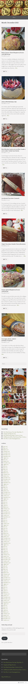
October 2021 (6, 515)
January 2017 (6, 595)
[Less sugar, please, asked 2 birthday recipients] (6, 357)
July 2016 (5, 605)
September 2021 (6, 517)
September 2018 (6, 563)
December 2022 (6, 492)
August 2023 (5, 484)
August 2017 (5, 584)
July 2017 (5, 585)
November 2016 (6, 599)
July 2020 (5, 526)
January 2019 (6, 556)
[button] (7, 372)
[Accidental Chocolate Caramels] (6, 213)
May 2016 (5, 608)
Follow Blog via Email (7, 624)
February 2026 (6, 451)
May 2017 (5, 589)
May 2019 (5, 549)
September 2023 (6, 482)
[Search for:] (14, 363)
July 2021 (5, 518)
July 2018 (5, 566)
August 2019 (5, 544)
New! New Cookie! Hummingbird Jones (12, 438)
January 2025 (6, 461)
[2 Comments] (4, 71)
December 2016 (6, 597)
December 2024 (6, 463)
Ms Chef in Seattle (14, 4)
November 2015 (6, 618)
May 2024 (5, 469)
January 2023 (6, 490)
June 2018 (5, 567)
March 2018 (5, 572)
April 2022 (5, 505)
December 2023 (6, 477)
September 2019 (6, 543)
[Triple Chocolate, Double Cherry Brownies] (6, 259)
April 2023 (5, 489)
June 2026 (5, 446)
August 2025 (5, 458)
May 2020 (5, 530)
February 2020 (6, 535)
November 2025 (6, 454)
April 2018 (5, 571)
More (16, 68)
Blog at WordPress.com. (6, 677)
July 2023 (5, 486)
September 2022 (6, 497)
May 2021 (5, 522)
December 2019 (6, 538)
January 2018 (6, 576)
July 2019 (5, 546)
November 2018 (6, 559)
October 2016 (6, 600)
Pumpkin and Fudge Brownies (10, 433)
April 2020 (5, 531)
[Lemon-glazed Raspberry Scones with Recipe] (6, 308)
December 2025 (6, 453)
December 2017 (6, 577)
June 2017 (5, 587)
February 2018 (6, 574)
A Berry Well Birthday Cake (9, 102)
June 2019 (5, 548)
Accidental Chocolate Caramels (10, 198)
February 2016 (6, 613)
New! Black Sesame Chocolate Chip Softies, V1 (13, 432)
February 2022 (6, 508)
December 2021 (6, 512)
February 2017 (6, 594)
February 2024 (6, 474)
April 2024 (5, 471)
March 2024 (5, 472)
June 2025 (5, 459)
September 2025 (6, 456)
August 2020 (5, 525)
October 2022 (6, 495)
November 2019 (6, 540)
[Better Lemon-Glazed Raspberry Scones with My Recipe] (6, 71)
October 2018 (6, 561)
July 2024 (5, 466)
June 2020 (5, 528)
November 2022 (6, 494)
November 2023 (6, 479)
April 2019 (5, 551)
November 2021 (6, 513)
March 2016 (5, 612)
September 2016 (6, 602)
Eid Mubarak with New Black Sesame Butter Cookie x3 (15, 437)
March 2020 (5, 533)
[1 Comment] (4, 259)
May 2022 (5, 504)
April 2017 (5, 590)
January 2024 (6, 476)
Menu (14, 17)
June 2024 (5, 467)
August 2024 (5, 464)
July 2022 (5, 500)
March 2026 (5, 449)
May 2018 (5, 569)
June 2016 (5, 607)
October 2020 (6, 523)
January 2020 (6, 536)
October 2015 (6, 620)
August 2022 (5, 499)
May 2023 (5, 487)
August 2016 (5, 603)
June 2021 (5, 520)
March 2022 (5, 507)
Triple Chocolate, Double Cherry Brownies (13, 244)
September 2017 (6, 582)
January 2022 (6, 510)
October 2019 (6, 541)
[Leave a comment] (4, 119)
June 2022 (5, 502)
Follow (4, 638)
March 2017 (5, 592)
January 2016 (6, 615)
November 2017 (6, 579)
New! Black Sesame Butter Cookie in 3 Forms (13, 435)
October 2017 (6, 581)
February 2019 (6, 554)
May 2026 (5, 448)
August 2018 (5, 564)
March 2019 (5, 553)
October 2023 (6, 481)
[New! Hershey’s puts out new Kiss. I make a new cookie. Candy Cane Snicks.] (6, 168)
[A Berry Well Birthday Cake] (6, 119)
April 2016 (5, 610)
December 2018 (6, 558)
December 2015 (6, 617)
